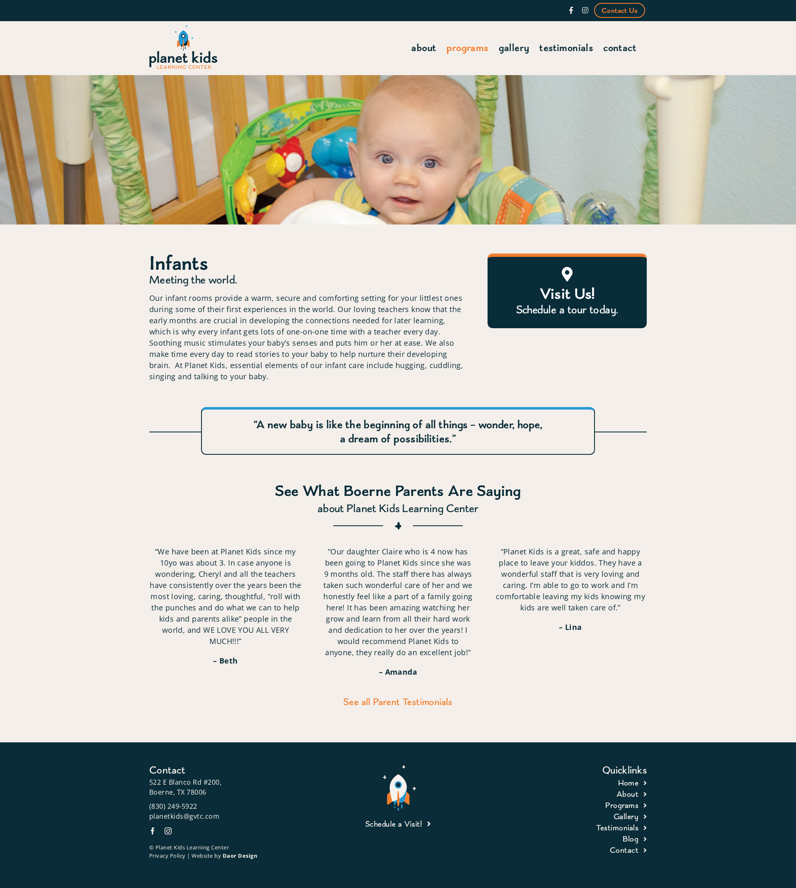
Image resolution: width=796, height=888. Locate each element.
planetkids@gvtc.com (184, 816)
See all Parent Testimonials (398, 701)
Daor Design (240, 855)
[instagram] (168, 830)
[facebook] (152, 830)
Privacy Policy (167, 855)
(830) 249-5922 (173, 806)
